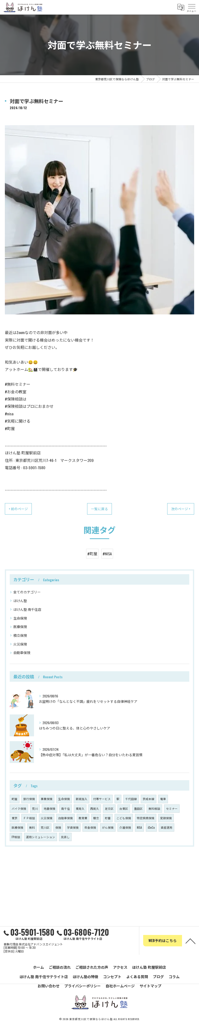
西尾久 (94, 808)
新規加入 (81, 799)
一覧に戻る (99, 508)
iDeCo (151, 827)
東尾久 (80, 808)
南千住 (65, 808)
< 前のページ (18, 508)
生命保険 (20, 618)
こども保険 (123, 818)
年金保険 (90, 827)
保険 (58, 827)
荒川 (35, 808)
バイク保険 (19, 808)
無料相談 (154, 808)
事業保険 (46, 799)
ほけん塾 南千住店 (27, 609)
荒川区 (45, 827)
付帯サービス (102, 799)
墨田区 (138, 808)
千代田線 (131, 799)
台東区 (123, 808)
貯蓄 (108, 818)
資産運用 (166, 827)
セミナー (172, 808)
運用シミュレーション (40, 837)
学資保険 (73, 827)
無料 (32, 827)
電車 (163, 799)
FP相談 (16, 837)
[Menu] (191, 7)
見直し (65, 837)
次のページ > (180, 508)
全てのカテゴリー (27, 591)
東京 (14, 818)
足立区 (109, 808)
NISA (139, 827)
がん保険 (108, 827)
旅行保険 (29, 799)
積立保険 (20, 635)
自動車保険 (21, 652)
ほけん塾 (20, 600)
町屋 (14, 799)
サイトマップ (150, 985)
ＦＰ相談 (29, 818)
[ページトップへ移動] (190, 941)
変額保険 (166, 818)
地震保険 (49, 808)
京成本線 (148, 799)
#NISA (107, 554)
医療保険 (20, 626)
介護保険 (125, 827)
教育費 (83, 818)
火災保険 (20, 644)
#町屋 (92, 554)
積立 (96, 818)
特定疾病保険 (145, 818)
